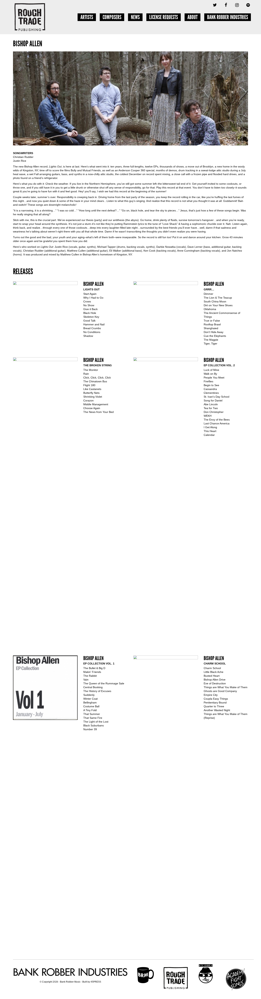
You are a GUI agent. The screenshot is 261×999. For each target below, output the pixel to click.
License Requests (163, 17)
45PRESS (96, 981)
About (192, 17)
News (135, 17)
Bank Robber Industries (227, 17)
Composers (112, 17)
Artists (86, 17)
